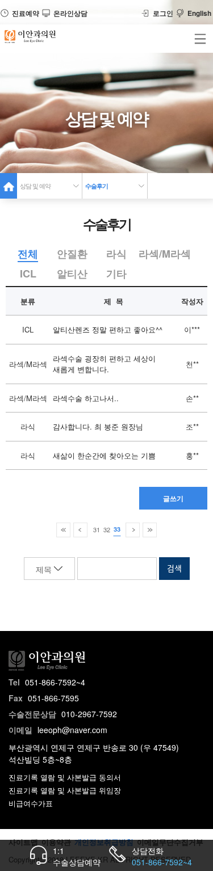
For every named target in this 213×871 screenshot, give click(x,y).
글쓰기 (173, 498)
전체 (28, 253)
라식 (116, 253)
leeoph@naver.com (72, 729)
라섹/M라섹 (165, 253)
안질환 (72, 253)
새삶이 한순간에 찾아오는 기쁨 (104, 455)
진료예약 (25, 13)
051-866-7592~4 (55, 682)
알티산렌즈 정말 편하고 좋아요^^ (107, 329)
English (199, 13)
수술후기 (96, 186)
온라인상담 (70, 13)
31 (96, 529)
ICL (28, 273)
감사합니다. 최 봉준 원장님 (98, 426)
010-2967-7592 (89, 713)
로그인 (163, 13)
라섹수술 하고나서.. (86, 398)
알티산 (72, 273)
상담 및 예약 (35, 185)
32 (106, 529)
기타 (116, 273)
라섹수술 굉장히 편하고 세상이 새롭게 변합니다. (104, 364)
